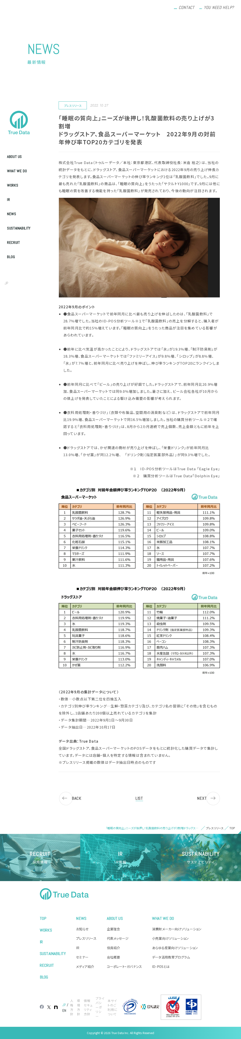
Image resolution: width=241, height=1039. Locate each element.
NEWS (11, 213)
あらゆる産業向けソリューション (175, 947)
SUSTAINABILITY (19, 228)
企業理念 (113, 929)
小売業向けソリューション (170, 938)
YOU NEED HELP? (219, 7)
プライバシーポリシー (100, 1007)
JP (6, 283)
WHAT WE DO (17, 170)
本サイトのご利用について (112, 1007)
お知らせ (82, 929)
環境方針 (78, 1007)
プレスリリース (86, 938)
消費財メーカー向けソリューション (176, 929)
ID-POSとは (160, 966)
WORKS (12, 185)
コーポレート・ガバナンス (124, 966)
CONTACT (186, 7)
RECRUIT (13, 242)
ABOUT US (14, 156)
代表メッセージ (118, 938)
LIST (139, 798)
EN (17, 283)
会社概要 (113, 957)
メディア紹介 (85, 966)
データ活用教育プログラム (171, 957)
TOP (43, 918)
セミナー (82, 957)
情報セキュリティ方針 (88, 1007)
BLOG (11, 256)
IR (8, 199)
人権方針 (71, 1007)
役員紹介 (113, 947)
